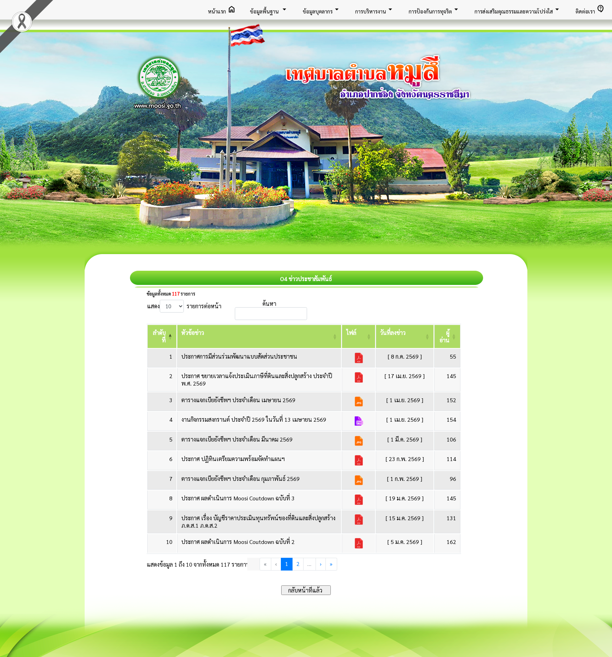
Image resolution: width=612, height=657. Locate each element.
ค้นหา (269, 303)
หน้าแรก (222, 9)
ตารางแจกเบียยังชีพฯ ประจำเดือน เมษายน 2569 (238, 400)
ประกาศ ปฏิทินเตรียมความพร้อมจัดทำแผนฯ (233, 458)
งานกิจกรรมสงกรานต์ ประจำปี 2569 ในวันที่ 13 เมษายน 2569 (253, 419)
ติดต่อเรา (590, 9)
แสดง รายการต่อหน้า (184, 306)
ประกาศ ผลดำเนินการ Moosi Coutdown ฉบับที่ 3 (238, 498)
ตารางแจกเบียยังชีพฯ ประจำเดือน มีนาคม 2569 (237, 439)
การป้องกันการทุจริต (434, 9)
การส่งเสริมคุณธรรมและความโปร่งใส (518, 9)
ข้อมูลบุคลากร (322, 9)
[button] (192, 332)
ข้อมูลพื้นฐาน (269, 9)
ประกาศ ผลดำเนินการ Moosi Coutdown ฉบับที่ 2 (238, 541)
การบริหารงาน (375, 9)
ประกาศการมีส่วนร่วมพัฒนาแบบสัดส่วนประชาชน (239, 356)
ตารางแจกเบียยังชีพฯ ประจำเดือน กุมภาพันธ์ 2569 (240, 478)
